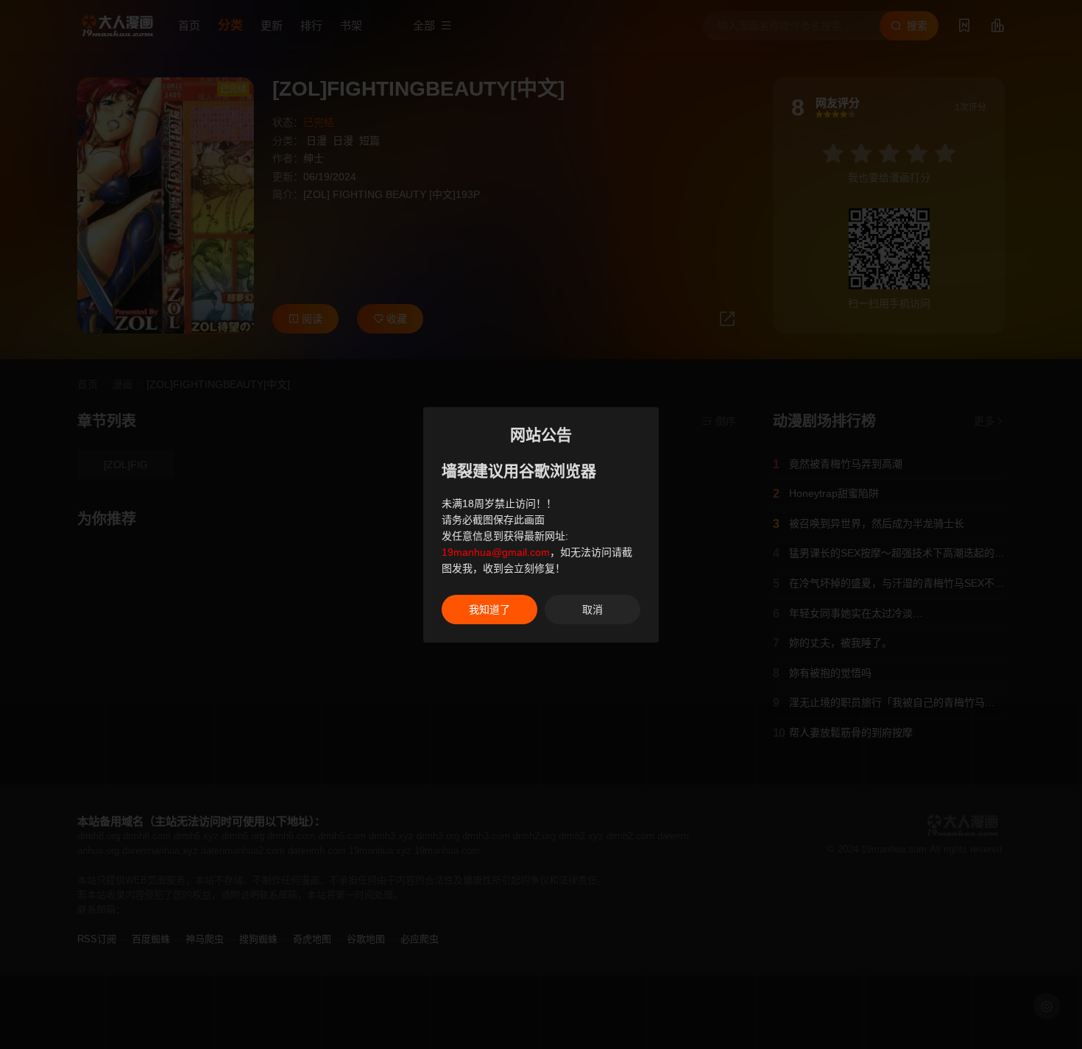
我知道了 (489, 609)
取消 (592, 609)
